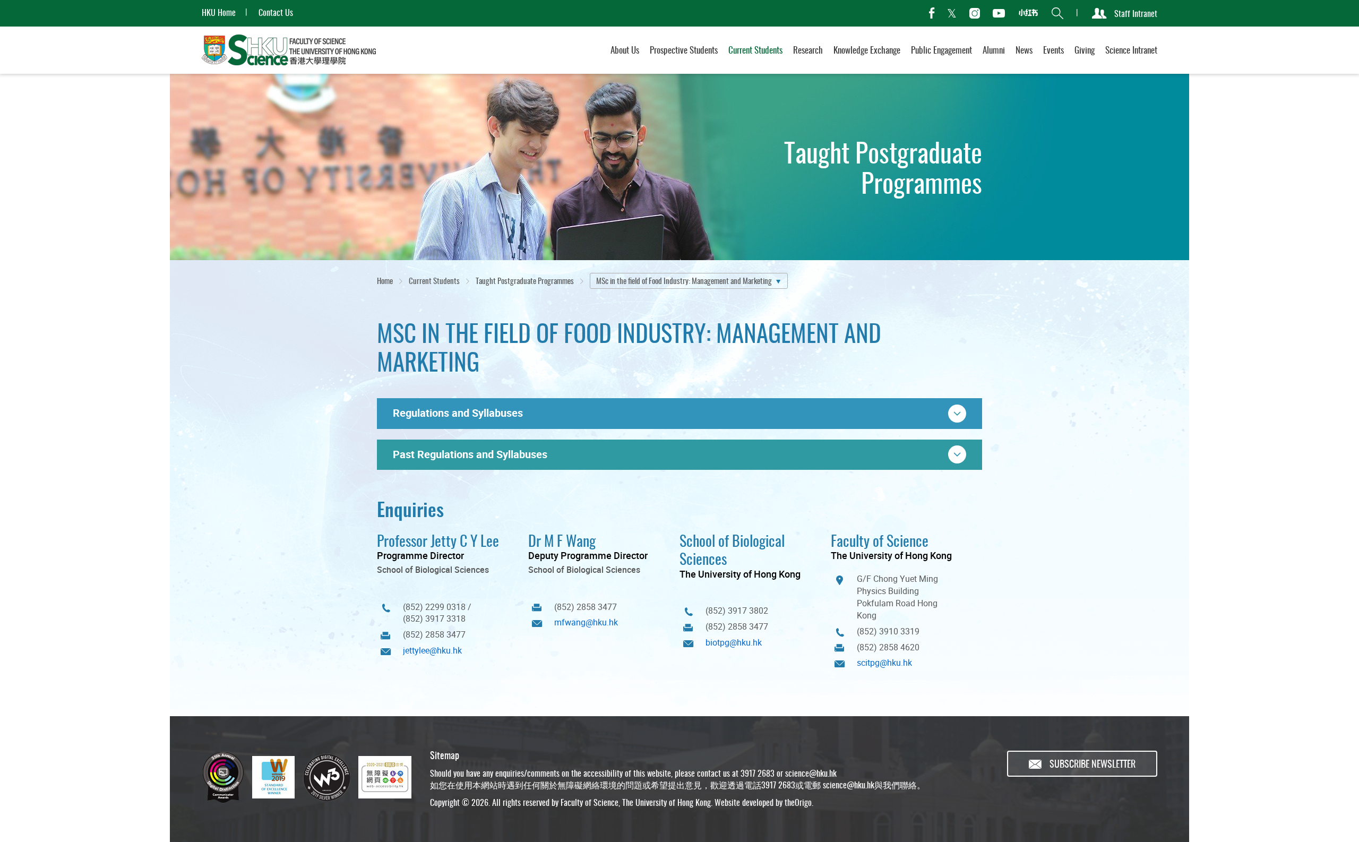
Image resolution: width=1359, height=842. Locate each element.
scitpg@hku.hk (884, 662)
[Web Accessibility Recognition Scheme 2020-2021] (384, 777)
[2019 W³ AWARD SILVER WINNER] (326, 777)
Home (385, 280)
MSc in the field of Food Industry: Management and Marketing (684, 280)
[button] (679, 413)
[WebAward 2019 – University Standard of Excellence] (273, 777)
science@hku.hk (811, 773)
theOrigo (798, 802)
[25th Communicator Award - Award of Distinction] (223, 777)
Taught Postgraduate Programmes (525, 280)
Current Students (434, 280)
